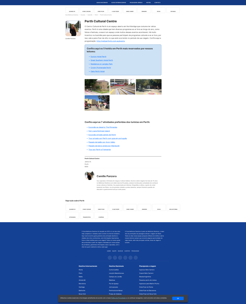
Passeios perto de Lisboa (147, 280)
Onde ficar (101, 11)
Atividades (72, 217)
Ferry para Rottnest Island (99, 131)
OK (178, 298)
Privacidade (135, 251)
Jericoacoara (113, 287)
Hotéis (148, 2)
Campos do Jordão (115, 277)
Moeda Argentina (145, 277)
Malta (80, 277)
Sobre (109, 251)
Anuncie (120, 251)
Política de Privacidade (118, 298)
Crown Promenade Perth (101, 68)
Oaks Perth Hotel (98, 71)
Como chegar (86, 11)
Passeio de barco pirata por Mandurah (104, 146)
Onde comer (129, 11)
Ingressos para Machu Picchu (149, 283)
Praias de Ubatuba (115, 294)
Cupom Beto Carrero (146, 273)
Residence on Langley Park (102, 64)
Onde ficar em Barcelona (147, 290)
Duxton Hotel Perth (98, 57)
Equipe (114, 251)
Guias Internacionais (118, 2)
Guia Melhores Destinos (83, 2)
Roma (81, 270)
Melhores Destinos (144, 226)
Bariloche (82, 290)
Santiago (82, 287)
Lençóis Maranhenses (116, 273)
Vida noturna (173, 209)
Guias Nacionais (102, 2)
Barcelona (82, 283)
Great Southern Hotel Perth (102, 60)
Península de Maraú (116, 290)
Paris (80, 273)
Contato (157, 2)
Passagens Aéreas (136, 2)
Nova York (82, 294)
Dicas (158, 11)
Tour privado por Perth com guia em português (108, 138)
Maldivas (112, 280)
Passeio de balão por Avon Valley (102, 142)
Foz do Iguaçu (113, 283)
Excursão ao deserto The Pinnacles (103, 127)
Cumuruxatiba (114, 270)
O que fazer (115, 11)
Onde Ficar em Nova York (147, 294)
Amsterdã (82, 280)
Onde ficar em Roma (146, 287)
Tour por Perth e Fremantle (100, 150)
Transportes (87, 217)
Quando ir (72, 11)
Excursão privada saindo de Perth (102, 135)
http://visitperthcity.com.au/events (111, 41)
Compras (101, 217)
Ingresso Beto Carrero (146, 270)
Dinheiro (144, 11)
